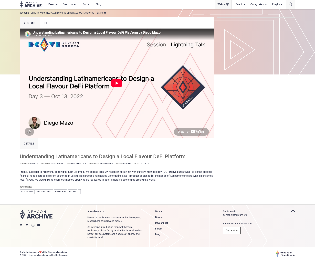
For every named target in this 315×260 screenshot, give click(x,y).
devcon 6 (24, 13)
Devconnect (70, 4)
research (60, 191)
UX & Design (27, 191)
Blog (98, 4)
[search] (290, 4)
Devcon (53, 4)
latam (72, 191)
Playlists (277, 4)
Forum (86, 4)
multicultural (44, 191)
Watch (221, 4)
